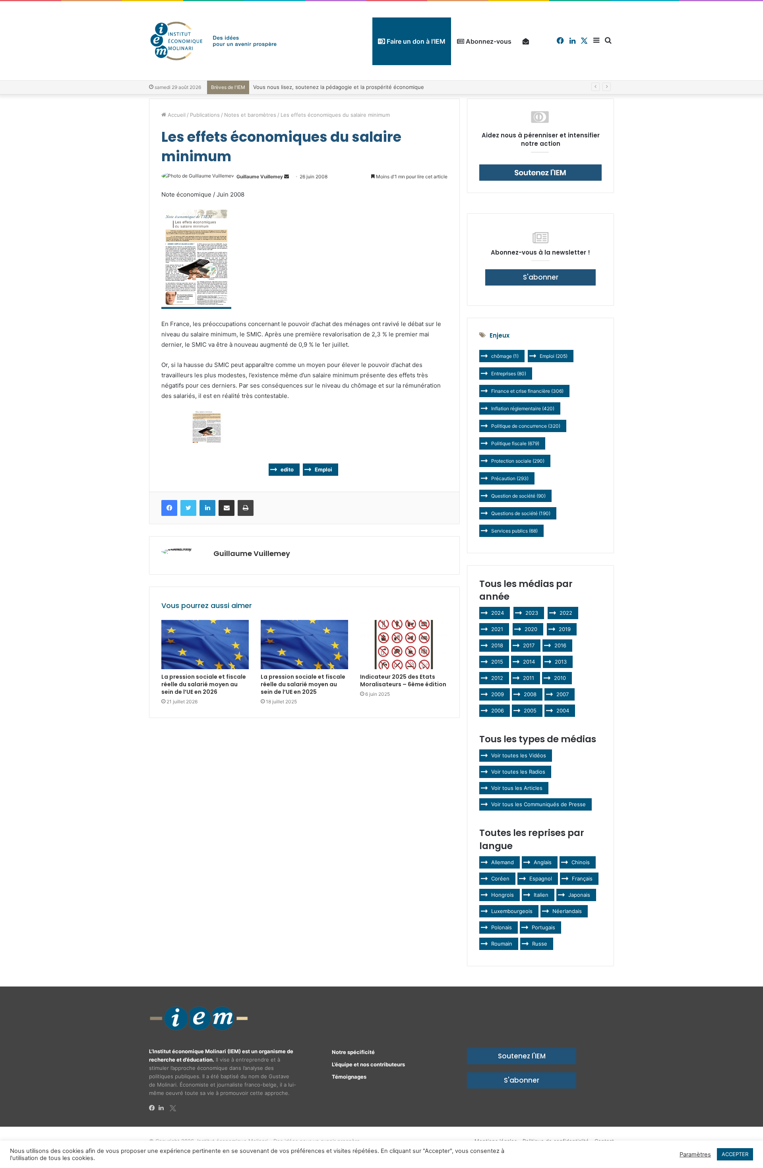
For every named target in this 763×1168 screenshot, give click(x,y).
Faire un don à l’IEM (415, 41)
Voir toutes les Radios (518, 771)
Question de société (518, 496)
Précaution (510, 478)
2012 (497, 678)
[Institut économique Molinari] (213, 40)
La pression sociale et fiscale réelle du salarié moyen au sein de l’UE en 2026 (203, 684)
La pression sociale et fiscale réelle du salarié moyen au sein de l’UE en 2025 (303, 684)
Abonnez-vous (487, 41)
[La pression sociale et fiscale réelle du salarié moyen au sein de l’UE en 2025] (304, 644)
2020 (531, 629)
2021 (497, 629)
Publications (205, 115)
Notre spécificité (353, 1052)
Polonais (501, 927)
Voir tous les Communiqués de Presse (538, 804)
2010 (560, 678)
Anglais (543, 862)
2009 (497, 694)
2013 (561, 661)
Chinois (580, 862)
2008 (530, 694)
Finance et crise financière (527, 391)
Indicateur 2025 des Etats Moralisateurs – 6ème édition (403, 680)
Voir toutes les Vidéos (518, 755)
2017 (528, 645)
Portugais (543, 927)
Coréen (500, 878)
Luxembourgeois (512, 911)
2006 (497, 710)
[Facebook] (154, 1108)
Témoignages (349, 1076)
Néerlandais (567, 911)
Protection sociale (517, 461)
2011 (528, 678)
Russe (539, 943)
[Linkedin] (163, 1108)
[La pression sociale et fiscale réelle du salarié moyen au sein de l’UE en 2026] (205, 644)
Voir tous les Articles (516, 788)
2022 (566, 613)
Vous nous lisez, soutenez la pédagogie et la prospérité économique (338, 87)
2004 (562, 710)
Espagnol (540, 878)
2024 (497, 613)
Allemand (502, 862)
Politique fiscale (515, 443)
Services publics (514, 531)
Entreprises (508, 373)
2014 (529, 661)
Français (582, 878)
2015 (497, 661)
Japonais (579, 895)
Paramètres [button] (695, 1154)
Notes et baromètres (250, 115)
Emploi (323, 469)
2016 (560, 645)
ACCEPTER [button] (735, 1154)
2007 (562, 694)
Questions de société (520, 513)
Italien (541, 895)
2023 (531, 613)
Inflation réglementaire (522, 408)
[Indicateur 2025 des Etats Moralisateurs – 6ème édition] (403, 644)
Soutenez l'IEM (522, 1056)
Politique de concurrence (525, 426)
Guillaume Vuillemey (259, 177)
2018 (497, 645)
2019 (565, 629)
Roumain (501, 943)
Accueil (176, 115)
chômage (505, 356)
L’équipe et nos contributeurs (368, 1064)
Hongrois (502, 895)
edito (287, 469)
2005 (530, 710)
